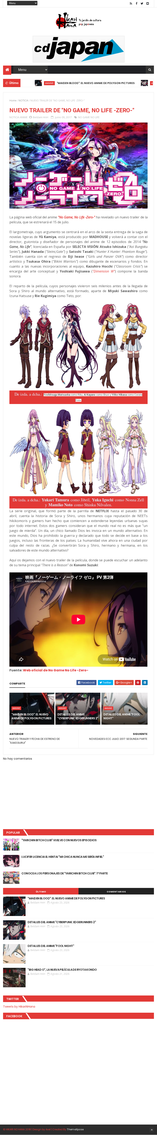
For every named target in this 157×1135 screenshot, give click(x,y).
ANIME (24, 117)
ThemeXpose (75, 1129)
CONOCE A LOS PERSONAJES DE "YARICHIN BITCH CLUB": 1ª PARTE (64, 873)
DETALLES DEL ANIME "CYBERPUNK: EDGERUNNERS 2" (77, 716)
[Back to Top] (151, 1130)
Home (13, 100)
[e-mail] (147, 3)
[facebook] (136, 3)
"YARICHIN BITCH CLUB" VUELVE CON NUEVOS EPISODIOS (59, 840)
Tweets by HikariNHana (19, 1006)
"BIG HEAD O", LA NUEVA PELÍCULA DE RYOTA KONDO (62, 970)
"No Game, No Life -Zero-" (76, 217)
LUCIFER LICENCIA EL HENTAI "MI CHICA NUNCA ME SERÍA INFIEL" (62, 857)
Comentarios (116, 891)
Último (41, 891)
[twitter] (142, 3)
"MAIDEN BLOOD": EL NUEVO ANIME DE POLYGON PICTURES (76, 83)
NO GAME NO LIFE (89, 117)
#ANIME (30, 83)
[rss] (131, 3)
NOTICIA (23, 100)
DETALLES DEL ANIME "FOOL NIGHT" (121, 716)
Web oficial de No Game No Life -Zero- (55, 670)
